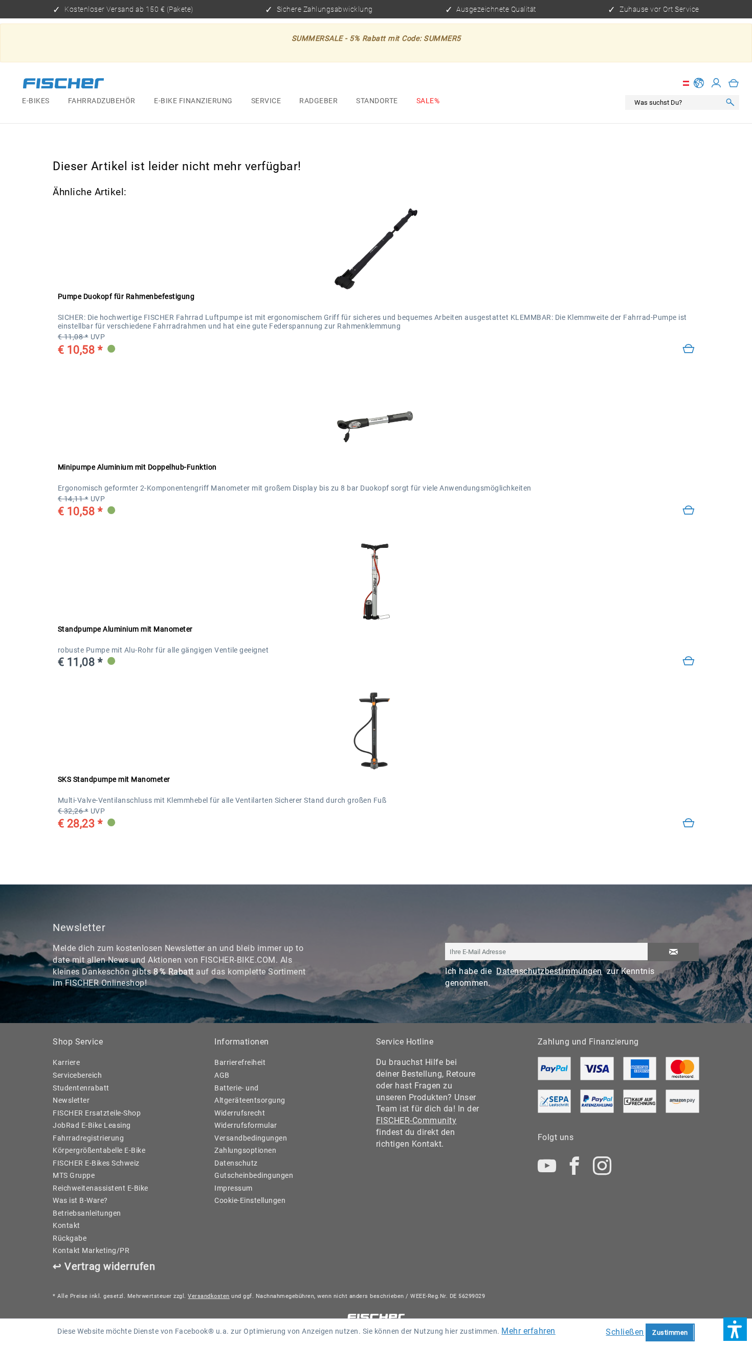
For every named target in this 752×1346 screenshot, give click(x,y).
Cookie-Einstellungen (249, 1200)
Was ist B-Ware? (80, 1200)
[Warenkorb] (733, 83)
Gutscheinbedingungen (253, 1175)
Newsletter (71, 1100)
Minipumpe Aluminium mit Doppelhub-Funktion (137, 467)
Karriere (66, 1062)
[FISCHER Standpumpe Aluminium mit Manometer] (376, 581)
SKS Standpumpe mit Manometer (114, 779)
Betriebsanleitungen (87, 1213)
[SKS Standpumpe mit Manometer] (376, 731)
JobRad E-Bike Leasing (92, 1125)
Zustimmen (670, 1332)
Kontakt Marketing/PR (91, 1250)
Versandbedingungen (250, 1138)
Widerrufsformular (245, 1125)
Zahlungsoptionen (245, 1150)
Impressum (233, 1188)
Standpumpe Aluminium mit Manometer (125, 629)
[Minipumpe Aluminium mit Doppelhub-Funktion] (688, 510)
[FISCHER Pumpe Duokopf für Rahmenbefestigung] (376, 248)
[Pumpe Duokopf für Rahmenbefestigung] (688, 349)
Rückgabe (69, 1238)
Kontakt (66, 1225)
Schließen (625, 1332)
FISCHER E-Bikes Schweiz (96, 1163)
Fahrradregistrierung (88, 1138)
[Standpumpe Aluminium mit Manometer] (688, 661)
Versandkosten (209, 1296)
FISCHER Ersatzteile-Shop (97, 1113)
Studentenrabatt (81, 1088)
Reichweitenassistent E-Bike (100, 1188)
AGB (222, 1075)
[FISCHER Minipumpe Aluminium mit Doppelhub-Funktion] (376, 419)
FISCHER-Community (416, 1120)
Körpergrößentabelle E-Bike (99, 1150)
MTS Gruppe (74, 1175)
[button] (735, 1329)
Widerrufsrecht (239, 1113)
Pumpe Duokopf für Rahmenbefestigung (126, 296)
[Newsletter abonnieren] (673, 952)
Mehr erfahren (528, 1331)
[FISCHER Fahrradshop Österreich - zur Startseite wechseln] (63, 85)
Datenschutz (236, 1163)
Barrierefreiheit (240, 1062)
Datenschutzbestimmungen (549, 971)
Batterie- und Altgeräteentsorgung (249, 1094)
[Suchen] (730, 103)
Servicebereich (77, 1075)
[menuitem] (36, 101)
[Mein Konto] (716, 83)
